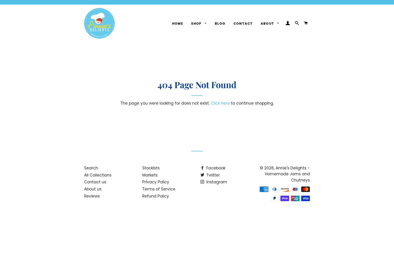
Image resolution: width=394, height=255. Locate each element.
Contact (243, 23)
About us (92, 189)
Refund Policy (155, 196)
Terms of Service (158, 189)
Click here (220, 103)
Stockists (151, 168)
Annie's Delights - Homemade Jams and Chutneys (287, 174)
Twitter (212, 175)
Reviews (92, 196)
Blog (220, 23)
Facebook (215, 168)
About (268, 23)
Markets (150, 175)
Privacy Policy (155, 182)
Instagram (216, 182)
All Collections (97, 175)
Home (177, 23)
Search (91, 168)
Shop (196, 23)
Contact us (95, 182)
